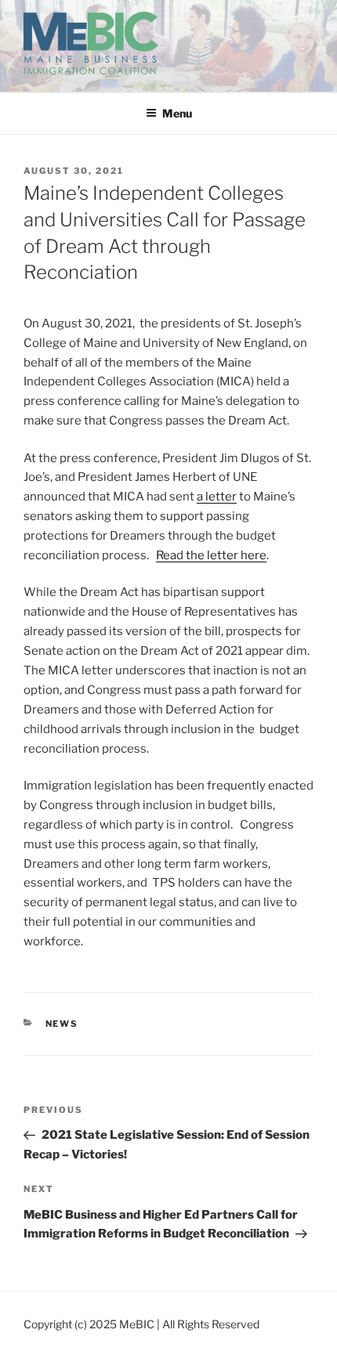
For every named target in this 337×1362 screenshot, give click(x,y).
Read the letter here (211, 555)
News (62, 1023)
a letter (217, 497)
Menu (177, 113)
